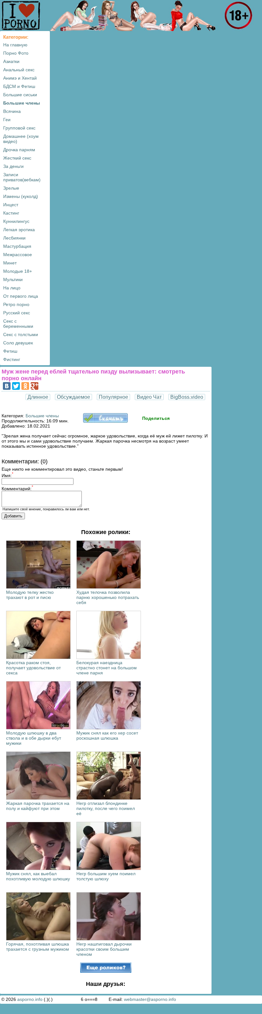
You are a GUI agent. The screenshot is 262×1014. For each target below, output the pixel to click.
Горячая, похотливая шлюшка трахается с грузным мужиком (37, 946)
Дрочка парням (19, 149)
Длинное (37, 397)
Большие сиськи (20, 94)
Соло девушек (18, 342)
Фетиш (10, 351)
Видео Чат (149, 397)
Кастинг (11, 213)
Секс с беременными (18, 323)
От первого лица (20, 296)
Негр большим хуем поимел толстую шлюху (105, 876)
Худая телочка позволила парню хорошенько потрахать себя (107, 597)
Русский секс (16, 312)
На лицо (11, 287)
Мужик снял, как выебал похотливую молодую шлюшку (38, 876)
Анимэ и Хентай (20, 78)
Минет (10, 262)
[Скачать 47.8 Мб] (105, 421)
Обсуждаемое (73, 397)
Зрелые (11, 188)
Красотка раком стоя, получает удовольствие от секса (33, 667)
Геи (7, 119)
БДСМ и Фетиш (19, 86)
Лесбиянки (14, 237)
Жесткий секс (17, 158)
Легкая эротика (19, 229)
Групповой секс (19, 127)
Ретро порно (16, 304)
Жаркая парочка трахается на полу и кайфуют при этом (37, 806)
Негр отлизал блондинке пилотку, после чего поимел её (105, 808)
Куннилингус (16, 221)
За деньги (13, 166)
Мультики (13, 279)
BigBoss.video (186, 397)
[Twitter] (16, 386)
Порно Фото (15, 53)
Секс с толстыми (20, 334)
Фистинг (11, 359)
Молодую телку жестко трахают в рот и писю (30, 595)
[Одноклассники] (25, 386)
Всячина (12, 111)
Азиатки (11, 61)
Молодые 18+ (17, 271)
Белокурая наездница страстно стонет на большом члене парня (106, 667)
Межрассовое (17, 254)
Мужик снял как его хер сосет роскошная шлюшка (107, 735)
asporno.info (29, 999)
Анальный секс (19, 69)
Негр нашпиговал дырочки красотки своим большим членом (104, 949)
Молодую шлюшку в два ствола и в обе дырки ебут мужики (33, 738)
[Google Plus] (34, 386)
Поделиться (156, 418)
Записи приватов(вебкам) (22, 177)
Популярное (113, 397)
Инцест (10, 204)
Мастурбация (17, 246)
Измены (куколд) (20, 196)
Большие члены (21, 103)
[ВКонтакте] (7, 386)
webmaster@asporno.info (150, 999)
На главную (15, 44)
